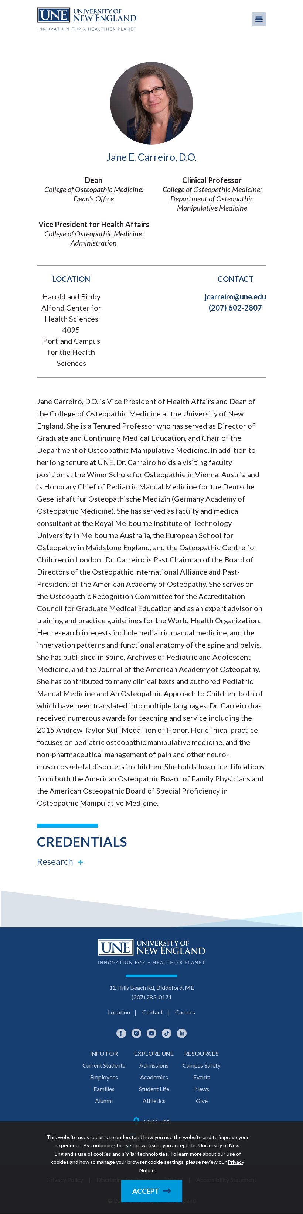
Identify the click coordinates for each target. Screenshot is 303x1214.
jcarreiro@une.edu (235, 296)
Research (55, 861)
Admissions (153, 1065)
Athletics (154, 1100)
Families (104, 1088)
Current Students (103, 1065)
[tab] (151, 861)
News (201, 1088)
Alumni (104, 1100)
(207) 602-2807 (235, 307)
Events (201, 1077)
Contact (152, 1012)
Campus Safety (202, 1065)
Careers (185, 1012)
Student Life (154, 1088)
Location (119, 1012)
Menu (259, 19)
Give (202, 1100)
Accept (145, 1191)
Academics (154, 1077)
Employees (104, 1077)
